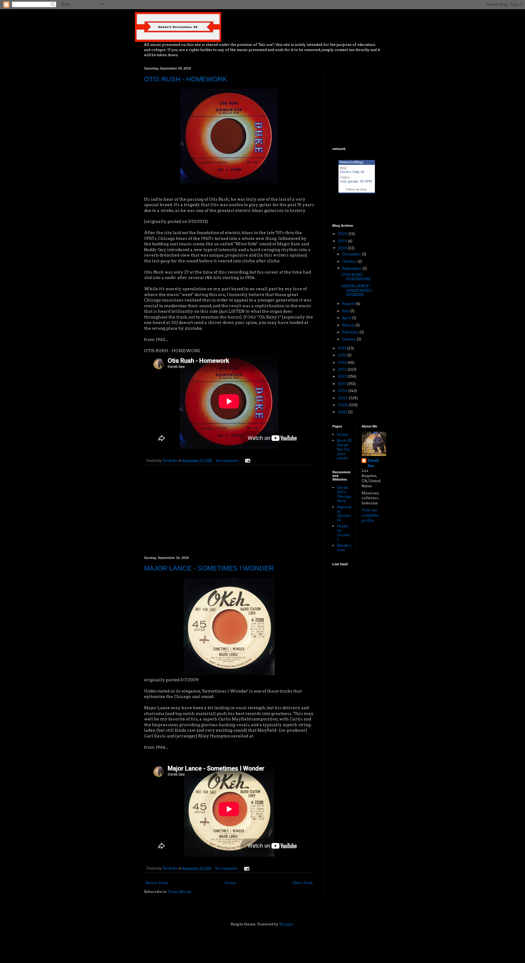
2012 (343, 376)
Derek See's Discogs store (344, 494)
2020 (343, 233)
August (349, 303)
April (347, 317)
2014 (343, 362)
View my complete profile (370, 515)
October (350, 261)
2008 (343, 405)
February (350, 332)
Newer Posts (157, 882)
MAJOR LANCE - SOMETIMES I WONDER (209, 568)
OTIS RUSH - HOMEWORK (185, 79)
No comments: (228, 461)
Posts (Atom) (179, 891)
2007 (343, 412)
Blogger (286, 924)
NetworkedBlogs (351, 162)
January (349, 339)
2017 (342, 348)
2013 (343, 369)
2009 (343, 398)
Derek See (373, 463)
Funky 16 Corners (343, 532)
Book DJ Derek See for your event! (344, 449)
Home (230, 882)
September (352, 268)
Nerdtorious (344, 547)
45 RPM (366, 181)
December (352, 254)
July (346, 310)
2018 (343, 248)
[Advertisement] (229, 511)
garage (353, 181)
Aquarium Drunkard (344, 513)
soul (343, 181)
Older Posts (302, 882)
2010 (343, 390)
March (348, 325)
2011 (342, 383)
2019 (343, 241)
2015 (342, 355)
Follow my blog (356, 189)
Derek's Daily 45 (352, 172)
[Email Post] (247, 461)
